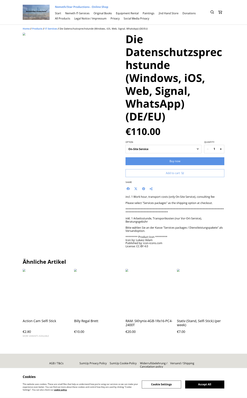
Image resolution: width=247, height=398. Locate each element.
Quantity (209, 142)
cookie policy (60, 389)
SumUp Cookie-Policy (123, 363)
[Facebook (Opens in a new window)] (128, 188)
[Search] (212, 12)
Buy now (175, 161)
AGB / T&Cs (56, 363)
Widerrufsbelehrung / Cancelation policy (153, 364)
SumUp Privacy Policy (93, 363)
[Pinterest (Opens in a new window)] (143, 188)
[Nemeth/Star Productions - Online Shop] (36, 12)
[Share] (151, 188)
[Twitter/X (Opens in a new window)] (135, 188)
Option (129, 142)
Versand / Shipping (182, 363)
